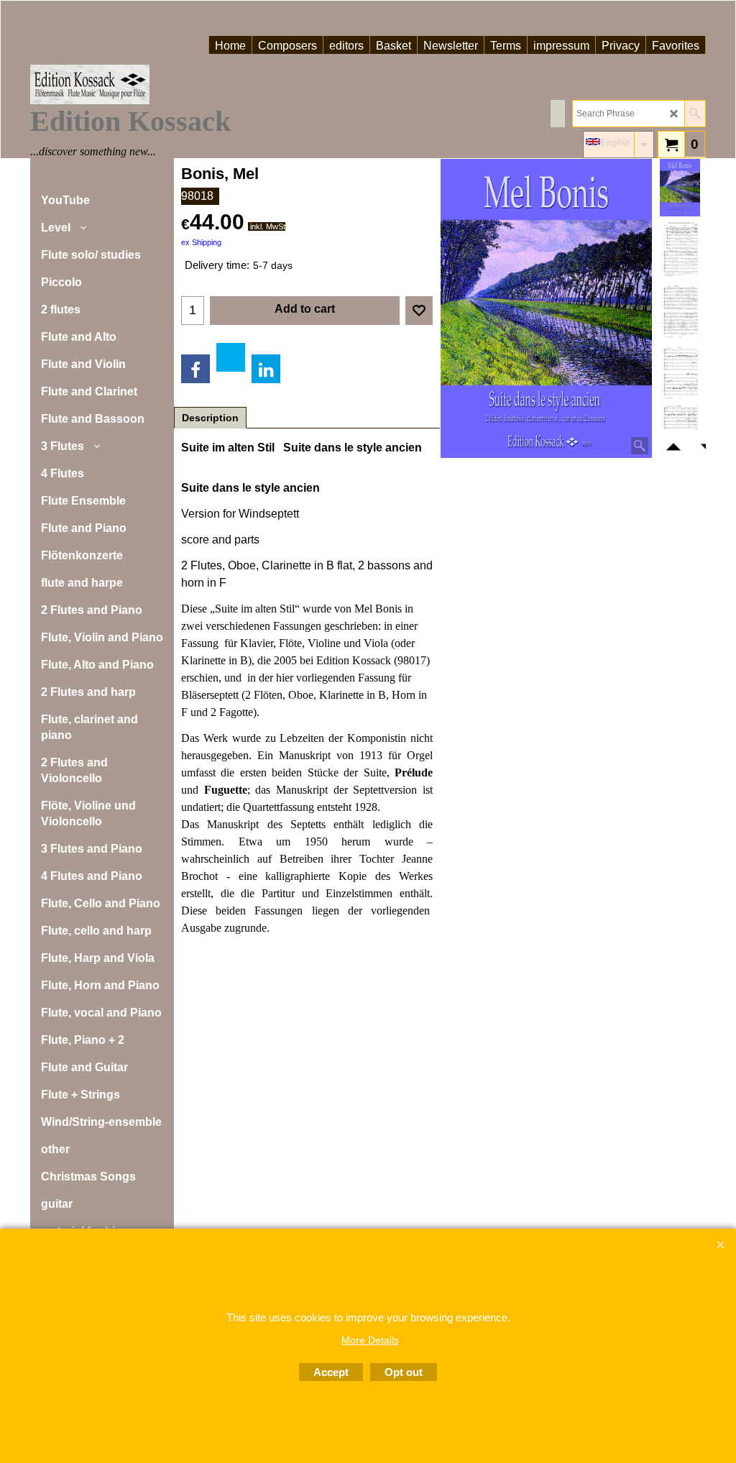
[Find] (694, 114)
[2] (680, 371)
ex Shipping (201, 242)
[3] (680, 310)
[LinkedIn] (266, 368)
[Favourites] (419, 310)
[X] (230, 357)
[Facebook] (195, 368)
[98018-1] (680, 249)
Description (210, 417)
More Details (370, 1340)
